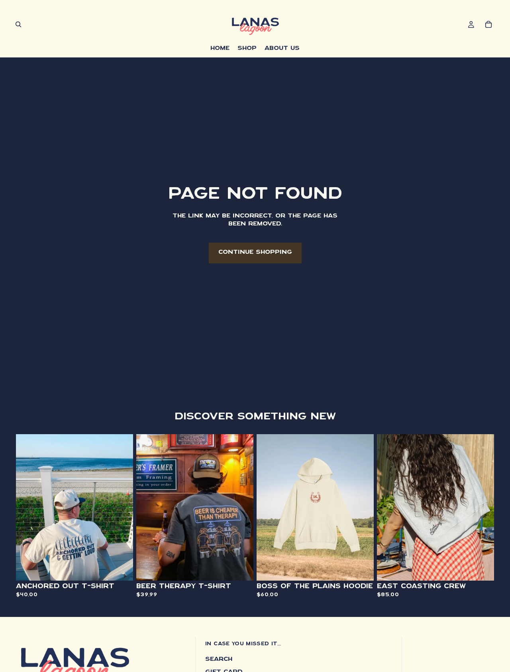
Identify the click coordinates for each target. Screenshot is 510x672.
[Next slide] (121, 507)
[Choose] (121, 568)
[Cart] (488, 24)
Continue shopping (255, 252)
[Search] (18, 24)
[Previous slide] (28, 507)
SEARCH (218, 659)
